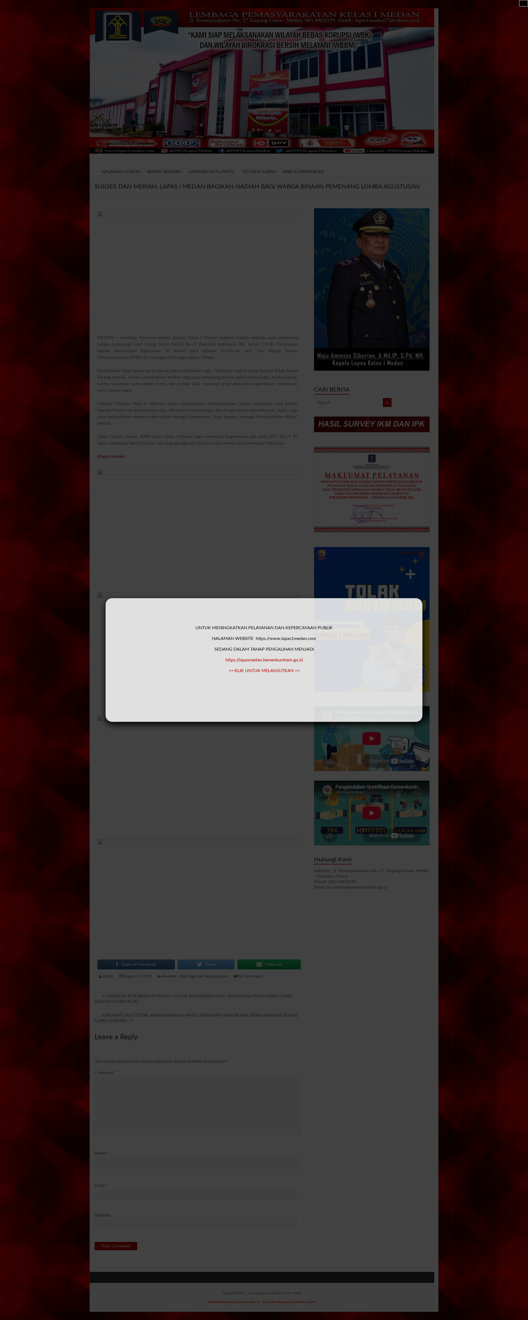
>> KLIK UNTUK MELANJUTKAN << (264, 671)
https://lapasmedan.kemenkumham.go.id (264, 660)
